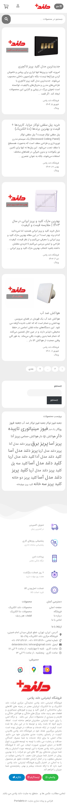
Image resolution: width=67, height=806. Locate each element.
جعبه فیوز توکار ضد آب (33, 423)
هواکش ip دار (47, 436)
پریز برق (39, 443)
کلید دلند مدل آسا (45, 463)
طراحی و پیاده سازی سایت (33, 801)
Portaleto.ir (20, 801)
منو (58, 6)
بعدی (31, 369)
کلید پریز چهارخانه (25, 484)
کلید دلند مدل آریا (21, 457)
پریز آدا (15, 436)
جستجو (58, 386)
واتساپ (51, 777)
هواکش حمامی (30, 436)
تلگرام (18, 777)
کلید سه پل (19, 463)
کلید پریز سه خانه (48, 484)
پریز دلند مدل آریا (50, 451)
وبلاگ (56, 108)
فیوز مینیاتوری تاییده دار (35, 432)
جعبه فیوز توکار (54, 423)
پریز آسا (55, 443)
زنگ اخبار (52, 429)
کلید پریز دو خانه (24, 478)
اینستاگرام (34, 777)
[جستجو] (6, 19)
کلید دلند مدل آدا (48, 457)
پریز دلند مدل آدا (20, 444)
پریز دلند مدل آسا (23, 450)
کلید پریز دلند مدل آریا (45, 470)
